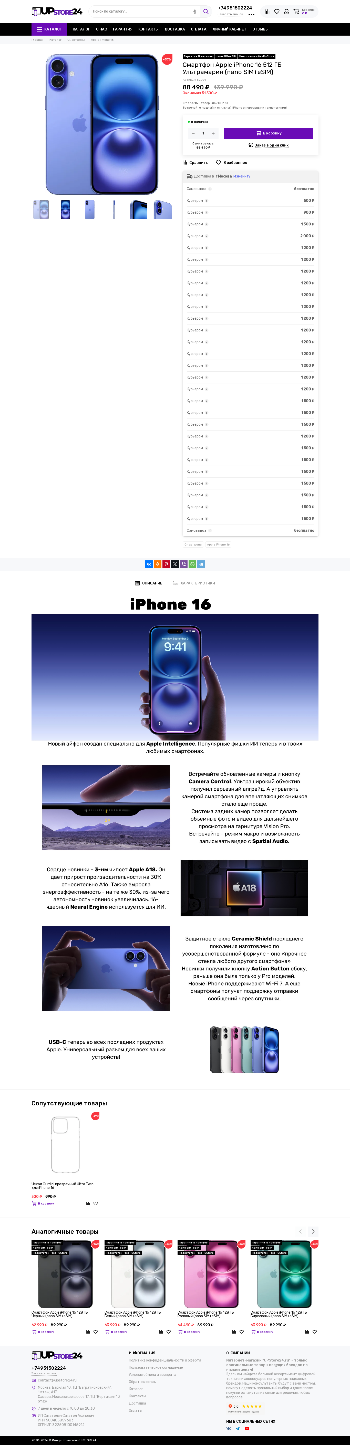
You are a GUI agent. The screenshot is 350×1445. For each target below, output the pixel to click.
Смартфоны (193, 544)
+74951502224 (235, 8)
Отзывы (260, 29)
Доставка (174, 29)
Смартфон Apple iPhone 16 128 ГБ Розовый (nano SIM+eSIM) (206, 1314)
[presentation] (300, 1232)
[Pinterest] (166, 564)
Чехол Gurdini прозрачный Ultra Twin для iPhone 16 (63, 1186)
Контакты (148, 29)
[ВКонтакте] (149, 564)
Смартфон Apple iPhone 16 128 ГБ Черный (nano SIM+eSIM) (60, 1314)
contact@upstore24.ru (57, 1380)
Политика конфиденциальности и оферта (165, 1360)
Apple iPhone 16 (218, 544)
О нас (101, 29)
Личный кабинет (229, 29)
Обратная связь (142, 1382)
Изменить (242, 176)
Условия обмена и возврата (152, 1375)
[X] (175, 564)
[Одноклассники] (157, 564)
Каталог (53, 29)
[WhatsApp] (192, 564)
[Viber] (184, 564)
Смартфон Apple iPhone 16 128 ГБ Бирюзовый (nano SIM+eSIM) (279, 1314)
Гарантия (122, 29)
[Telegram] (201, 564)
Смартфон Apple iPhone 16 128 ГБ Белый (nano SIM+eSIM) (133, 1314)
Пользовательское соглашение (156, 1367)
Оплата (199, 29)
